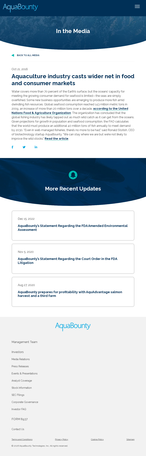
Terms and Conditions (22, 439)
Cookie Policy (97, 439)
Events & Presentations (25, 373)
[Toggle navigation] (137, 8)
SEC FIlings (18, 395)
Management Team (24, 342)
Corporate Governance (25, 402)
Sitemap (130, 439)
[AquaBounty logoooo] (21, 8)
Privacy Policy (61, 439)
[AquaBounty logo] (73, 327)
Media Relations (21, 359)
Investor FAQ (19, 409)
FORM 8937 (20, 419)
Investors (18, 352)
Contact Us (18, 429)
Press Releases (20, 366)
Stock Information (22, 387)
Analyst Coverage (22, 380)
